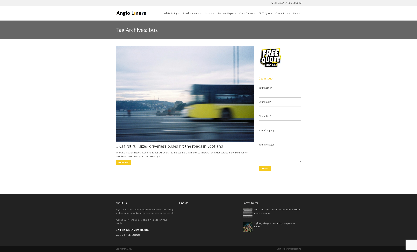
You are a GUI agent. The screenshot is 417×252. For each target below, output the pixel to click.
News (296, 13)
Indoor (208, 13)
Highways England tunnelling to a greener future (274, 225)
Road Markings (191, 13)
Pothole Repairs (227, 13)
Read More (123, 162)
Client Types (246, 13)
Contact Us (281, 13)
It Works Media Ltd (292, 248)
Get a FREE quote (128, 235)
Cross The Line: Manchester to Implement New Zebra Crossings (277, 211)
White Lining (171, 13)
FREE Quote (265, 13)
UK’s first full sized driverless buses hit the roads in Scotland (169, 146)
